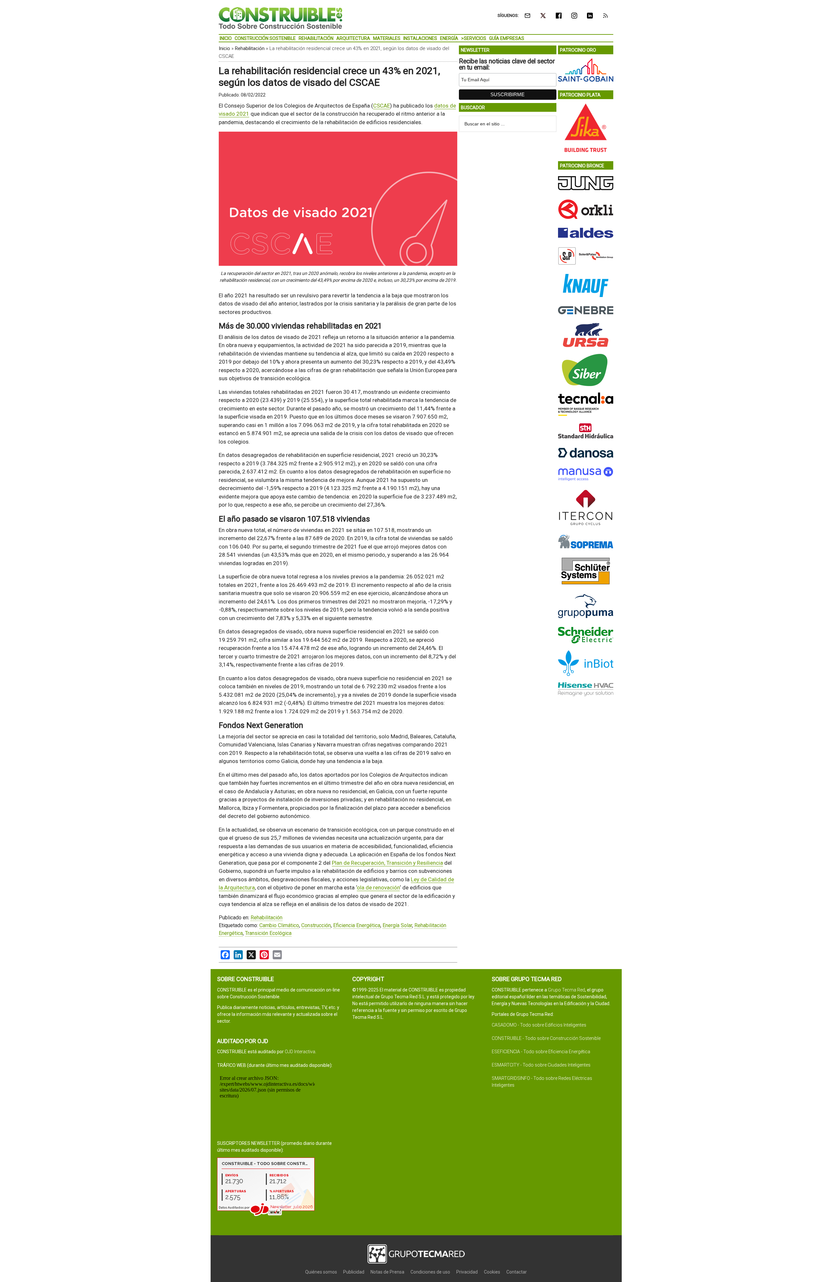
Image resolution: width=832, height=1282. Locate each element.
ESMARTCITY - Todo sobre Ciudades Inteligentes (541, 1065)
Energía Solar (397, 925)
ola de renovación (378, 887)
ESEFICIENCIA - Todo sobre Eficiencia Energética (541, 1051)
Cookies (492, 1272)
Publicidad (353, 1272)
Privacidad (467, 1272)
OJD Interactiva (300, 1051)
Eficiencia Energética (356, 925)
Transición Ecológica (268, 933)
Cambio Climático (279, 925)
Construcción (316, 925)
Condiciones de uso (430, 1272)
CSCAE (381, 105)
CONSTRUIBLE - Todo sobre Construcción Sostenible (546, 1038)
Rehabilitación (250, 48)
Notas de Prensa (387, 1272)
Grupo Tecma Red (566, 989)
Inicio (224, 48)
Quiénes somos (321, 1272)
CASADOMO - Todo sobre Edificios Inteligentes (539, 1025)
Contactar (516, 1272)
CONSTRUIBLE (280, 17)
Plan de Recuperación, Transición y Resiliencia (387, 863)
